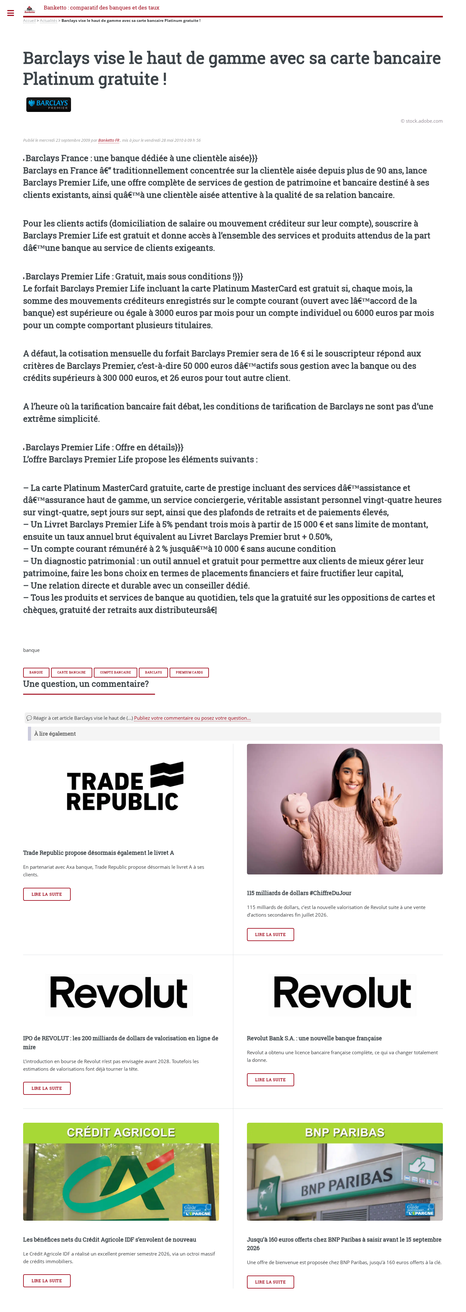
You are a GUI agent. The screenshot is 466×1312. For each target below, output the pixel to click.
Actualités (48, 20)
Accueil (29, 20)
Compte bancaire (115, 672)
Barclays (153, 672)
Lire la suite (47, 894)
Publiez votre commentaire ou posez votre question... (192, 718)
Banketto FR (108, 140)
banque (36, 672)
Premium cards (189, 672)
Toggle (10, 13)
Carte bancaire (71, 672)
